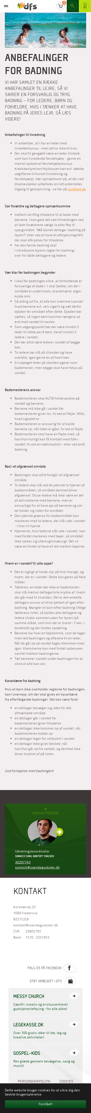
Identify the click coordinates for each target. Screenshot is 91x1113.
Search (73, 6)
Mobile (6, 6)
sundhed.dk (77, 189)
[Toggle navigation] (6, 6)
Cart (61, 6)
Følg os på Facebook (44, 967)
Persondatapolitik (34, 1081)
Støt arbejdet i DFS (46, 981)
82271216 (21, 919)
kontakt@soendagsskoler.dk (35, 925)
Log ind (83, 6)
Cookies (66, 1081)
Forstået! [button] (45, 1104)
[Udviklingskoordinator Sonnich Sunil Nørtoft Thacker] (45, 832)
